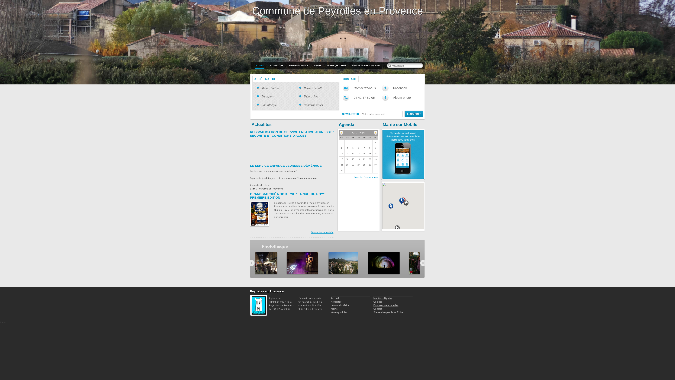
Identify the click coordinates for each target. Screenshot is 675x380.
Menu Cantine (270, 88)
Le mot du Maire (298, 65)
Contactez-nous (365, 88)
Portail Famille (313, 88)
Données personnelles (385, 305)
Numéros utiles (313, 105)
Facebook (400, 88)
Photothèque (269, 105)
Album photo (402, 97)
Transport (267, 96)
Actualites (276, 65)
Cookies (377, 301)
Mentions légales (382, 298)
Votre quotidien (336, 65)
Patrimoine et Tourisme (366, 65)
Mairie (317, 65)
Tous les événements (366, 177)
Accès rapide (265, 79)
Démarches (311, 96)
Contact (350, 79)
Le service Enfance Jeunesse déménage (286, 165)
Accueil (259, 65)
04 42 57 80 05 (364, 97)
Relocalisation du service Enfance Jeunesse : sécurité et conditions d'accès (292, 133)
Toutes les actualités (322, 232)
